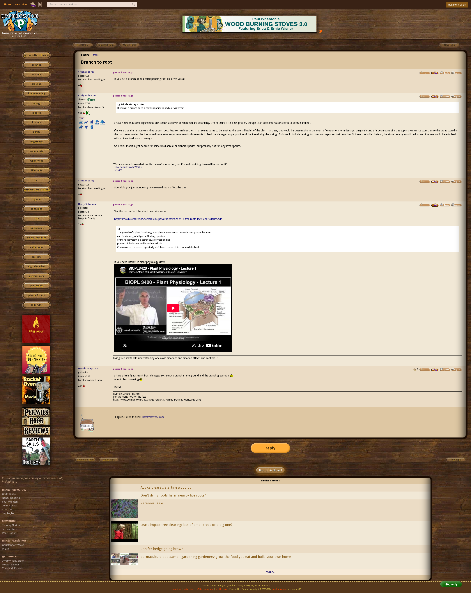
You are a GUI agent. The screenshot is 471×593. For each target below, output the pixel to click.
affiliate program (205, 589)
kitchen (36, 122)
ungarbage (36, 141)
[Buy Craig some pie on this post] (435, 96)
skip (36, 218)
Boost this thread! (270, 470)
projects (36, 257)
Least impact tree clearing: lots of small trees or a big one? (186, 525)
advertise (188, 589)
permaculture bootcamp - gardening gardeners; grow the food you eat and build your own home (216, 557)
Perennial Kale (152, 503)
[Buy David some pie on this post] (435, 369)
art (36, 180)
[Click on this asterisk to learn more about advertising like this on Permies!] (320, 31)
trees (95, 54)
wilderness (36, 161)
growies (36, 65)
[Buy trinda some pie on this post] (435, 72)
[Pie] (33, 4)
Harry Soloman (87, 204)
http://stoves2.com (153, 416)
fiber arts (36, 170)
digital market (36, 266)
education (37, 209)
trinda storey (86, 71)
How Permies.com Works (127, 167)
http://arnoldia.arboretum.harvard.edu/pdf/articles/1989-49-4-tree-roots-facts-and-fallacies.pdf (168, 218)
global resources (36, 237)
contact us (176, 589)
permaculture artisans (36, 189)
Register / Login (457, 4)
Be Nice (118, 170)
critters (36, 74)
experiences (36, 228)
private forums (36, 295)
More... (270, 572)
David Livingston (88, 368)
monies (36, 113)
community (36, 151)
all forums (37, 305)
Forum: (85, 54)
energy (36, 103)
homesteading (36, 93)
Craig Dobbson (87, 95)
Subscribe (21, 4)
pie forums (36, 285)
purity (36, 132)
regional (36, 199)
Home (7, 4)
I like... (81, 118)
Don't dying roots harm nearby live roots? (173, 495)
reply (270, 448)
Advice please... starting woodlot (166, 487)
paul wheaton (279, 589)
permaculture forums (36, 55)
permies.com (36, 276)
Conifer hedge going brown (162, 549)
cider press (36, 247)
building (36, 84)
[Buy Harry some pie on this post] (435, 205)
